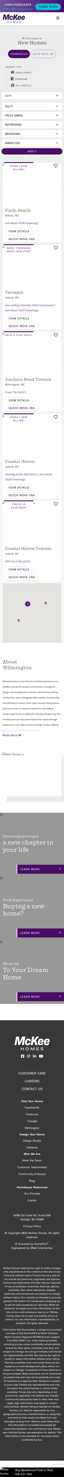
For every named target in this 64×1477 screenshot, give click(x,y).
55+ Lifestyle (23, 85)
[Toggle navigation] (57, 18)
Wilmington (32, 1128)
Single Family (24, 72)
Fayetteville (32, 1107)
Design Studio (32, 1140)
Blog (32, 1180)
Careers (32, 1081)
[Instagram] (28, 1056)
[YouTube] (41, 1056)
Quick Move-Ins (43, 54)
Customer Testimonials (32, 1167)
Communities (19, 54)
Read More (10, 735)
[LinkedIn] (34, 1056)
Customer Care (32, 1073)
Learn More (48, 6)
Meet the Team (32, 1160)
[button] (18, 620)
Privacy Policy (32, 1226)
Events (32, 1200)
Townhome (21, 79)
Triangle (32, 1121)
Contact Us (32, 1089)
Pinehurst (32, 1114)
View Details (19, 231)
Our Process (32, 1193)
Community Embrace (32, 1174)
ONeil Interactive (41, 1248)
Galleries (32, 1147)
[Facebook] (22, 1056)
